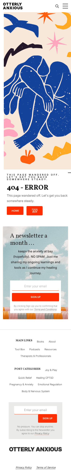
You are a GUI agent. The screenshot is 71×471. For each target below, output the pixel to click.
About (52, 341)
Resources (50, 349)
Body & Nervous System (36, 391)
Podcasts (34, 349)
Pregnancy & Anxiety (21, 384)
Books (40, 341)
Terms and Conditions (45, 309)
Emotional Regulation (50, 384)
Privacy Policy (24, 467)
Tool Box (20, 349)
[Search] (57, 6)
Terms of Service (45, 467)
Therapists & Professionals (35, 356)
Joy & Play (51, 370)
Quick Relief (25, 377)
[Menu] (65, 6)
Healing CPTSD (44, 377)
